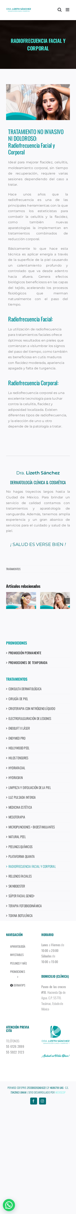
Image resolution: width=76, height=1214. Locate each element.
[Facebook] (33, 1101)
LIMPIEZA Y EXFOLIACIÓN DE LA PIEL (30, 787)
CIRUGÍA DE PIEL (18, 698)
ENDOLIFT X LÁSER (19, 728)
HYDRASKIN (16, 777)
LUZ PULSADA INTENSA (22, 797)
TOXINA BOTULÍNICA (21, 915)
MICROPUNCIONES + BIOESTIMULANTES (32, 827)
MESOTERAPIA (17, 817)
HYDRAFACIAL (17, 767)
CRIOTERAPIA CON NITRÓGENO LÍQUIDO (32, 708)
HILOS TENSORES (18, 757)
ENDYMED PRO (17, 738)
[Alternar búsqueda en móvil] (60, 10)
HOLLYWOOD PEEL (19, 747)
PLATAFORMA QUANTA (22, 856)
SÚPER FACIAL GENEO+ (22, 895)
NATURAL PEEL (17, 836)
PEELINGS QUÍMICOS (20, 846)
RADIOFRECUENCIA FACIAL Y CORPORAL (32, 866)
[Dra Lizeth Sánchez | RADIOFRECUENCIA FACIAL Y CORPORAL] (38, 102)
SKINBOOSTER (17, 886)
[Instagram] (42, 1101)
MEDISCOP (60, 1092)
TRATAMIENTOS (13, 569)
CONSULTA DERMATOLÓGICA (25, 688)
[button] (9, 601)
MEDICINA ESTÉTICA (20, 807)
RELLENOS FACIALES (20, 876)
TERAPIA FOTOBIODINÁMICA (25, 905)
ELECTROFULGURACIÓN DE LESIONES (30, 718)
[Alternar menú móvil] (68, 10)
